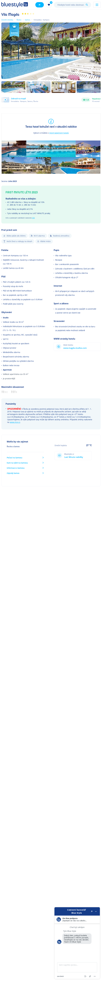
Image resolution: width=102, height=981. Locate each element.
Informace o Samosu (16, 468)
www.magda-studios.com (75, 348)
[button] (19, 99)
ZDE (33, 218)
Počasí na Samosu (14, 457)
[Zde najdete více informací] (77, 943)
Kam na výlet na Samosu (17, 463)
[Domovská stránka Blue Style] (14, 4)
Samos (27, 20)
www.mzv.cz (15, 422)
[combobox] (72, 5)
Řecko (19, 20)
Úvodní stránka (7, 20)
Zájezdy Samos (13, 473)
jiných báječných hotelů (59, 133)
